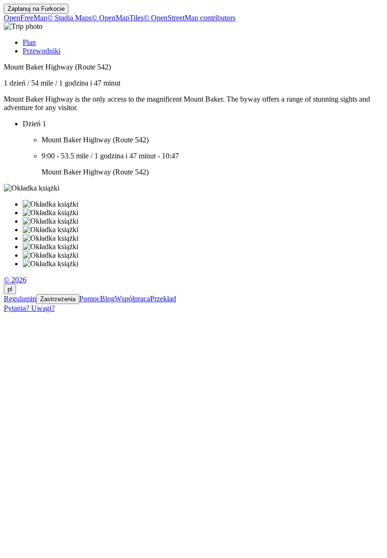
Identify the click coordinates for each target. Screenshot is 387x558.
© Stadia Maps (69, 18)
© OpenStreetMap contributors (189, 18)
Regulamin (20, 299)
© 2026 (15, 280)
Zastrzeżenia (58, 299)
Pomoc (89, 299)
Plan (29, 42)
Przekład (163, 299)
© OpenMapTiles (117, 18)
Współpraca (132, 299)
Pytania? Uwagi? (29, 308)
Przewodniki (41, 51)
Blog (107, 299)
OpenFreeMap (25, 18)
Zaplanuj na (36, 8)
